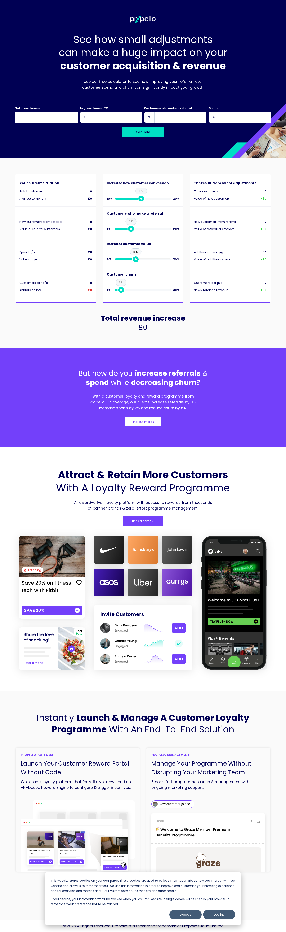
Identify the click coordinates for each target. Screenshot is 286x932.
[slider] (141, 198)
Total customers (28, 108)
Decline (219, 915)
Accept (185, 915)
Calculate (143, 132)
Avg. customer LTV (94, 108)
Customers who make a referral (168, 108)
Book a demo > (143, 521)
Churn (213, 108)
